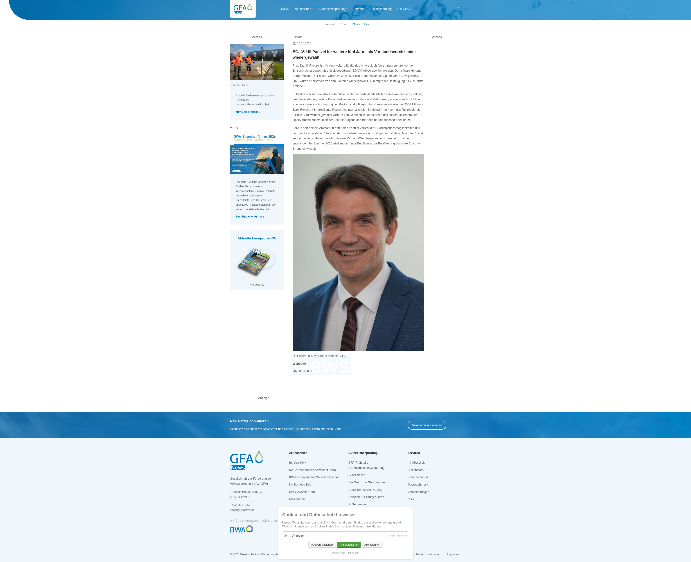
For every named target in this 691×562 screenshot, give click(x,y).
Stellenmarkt (416, 470)
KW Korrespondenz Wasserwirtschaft (314, 477)
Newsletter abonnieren (427, 425)
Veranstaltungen (418, 492)
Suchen (458, 9)
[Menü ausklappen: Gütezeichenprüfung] (347, 9)
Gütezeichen (356, 475)
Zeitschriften (302, 9)
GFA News (328, 24)
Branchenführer (418, 477)
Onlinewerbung (382, 9)
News (285, 9)
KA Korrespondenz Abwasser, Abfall (313, 470)
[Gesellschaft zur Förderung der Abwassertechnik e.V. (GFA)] (243, 9)
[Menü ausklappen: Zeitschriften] (313, 9)
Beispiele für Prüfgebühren (366, 497)
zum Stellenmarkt (247, 111)
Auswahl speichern (322, 544)
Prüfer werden (357, 504)
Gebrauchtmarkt (418, 484)
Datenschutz (338, 552)
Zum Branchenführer (249, 216)
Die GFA (403, 9)
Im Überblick (297, 462)
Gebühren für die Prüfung (365, 489)
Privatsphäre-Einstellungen (423, 554)
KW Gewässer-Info (302, 492)
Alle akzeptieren (349, 544)
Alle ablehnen (372, 544)
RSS (411, 499)
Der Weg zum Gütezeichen (366, 482)
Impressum (454, 554)
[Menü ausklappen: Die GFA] (410, 9)
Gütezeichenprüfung (331, 9)
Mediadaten (297, 499)
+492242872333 (240, 505)
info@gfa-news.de (242, 510)
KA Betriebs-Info (300, 484)
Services (358, 9)
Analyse (298, 535)
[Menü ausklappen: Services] (366, 9)
